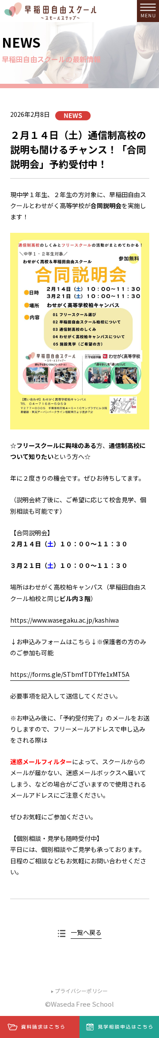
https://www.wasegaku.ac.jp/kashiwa (64, 620)
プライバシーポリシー (81, 990)
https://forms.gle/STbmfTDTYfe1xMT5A (69, 674)
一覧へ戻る (86, 932)
